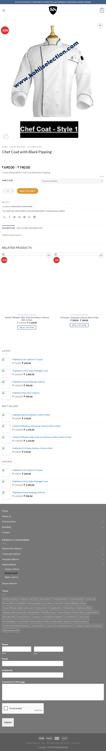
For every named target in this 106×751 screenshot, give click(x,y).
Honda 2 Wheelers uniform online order (18, 608)
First (4, 653)
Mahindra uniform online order (14, 612)
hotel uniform (40, 211)
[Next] (104, 294)
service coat (83, 617)
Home (5, 147)
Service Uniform (37, 621)
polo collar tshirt (9, 617)
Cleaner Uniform (12, 569)
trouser (49, 626)
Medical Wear (34, 612)
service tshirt (23, 621)
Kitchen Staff (35, 147)
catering (23, 599)
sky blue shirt (56, 621)
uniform (62, 211)
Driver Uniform (9, 603)
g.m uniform (47, 603)
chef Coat (10, 211)
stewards (67, 621)
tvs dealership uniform (63, 626)
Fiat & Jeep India (34, 603)
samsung (35, 617)
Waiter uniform (11, 577)
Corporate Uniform (11, 553)
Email (5, 658)
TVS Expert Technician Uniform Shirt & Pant (79, 317)
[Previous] (2, 294)
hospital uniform (56, 608)
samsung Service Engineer (52, 617)
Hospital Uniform (10, 559)
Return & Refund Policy (58, 743)
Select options (27, 327)
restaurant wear (52, 211)
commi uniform (20, 211)
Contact (6, 532)
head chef (30, 211)
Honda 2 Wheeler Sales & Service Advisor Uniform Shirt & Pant (27, 318)
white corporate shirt (11, 630)
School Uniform (9, 583)
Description (8, 228)
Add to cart (27, 191)
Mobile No (8, 670)
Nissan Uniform (65, 612)
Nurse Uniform (78, 612)
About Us (6, 516)
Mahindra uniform (84, 608)
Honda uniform (41, 608)
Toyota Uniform (38, 626)
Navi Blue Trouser (49, 612)
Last (35, 653)
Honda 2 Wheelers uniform (75, 603)
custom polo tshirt (77, 599)
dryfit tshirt (21, 603)
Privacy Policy (33, 743)
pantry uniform (92, 612)
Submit (8, 722)
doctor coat (90, 599)
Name (6, 644)
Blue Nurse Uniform (10, 599)
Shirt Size (7, 181)
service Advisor (71, 617)
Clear (101, 176)
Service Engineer (9, 621)
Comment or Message (13, 681)
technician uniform (81, 621)
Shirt (47, 621)
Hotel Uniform (17, 147)
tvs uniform (78, 626)
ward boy (97, 626)
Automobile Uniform (12, 548)
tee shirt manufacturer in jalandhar (16, 626)
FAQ (43, 743)
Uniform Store (9, 521)
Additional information (29, 228)
